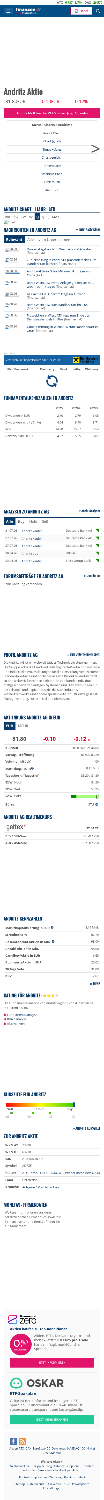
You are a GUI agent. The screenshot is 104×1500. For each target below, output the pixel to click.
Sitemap (19, 1484)
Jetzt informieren (52, 1363)
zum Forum (93, 575)
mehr (96, 983)
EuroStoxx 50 (41, 1448)
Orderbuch (52, 182)
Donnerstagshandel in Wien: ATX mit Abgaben (60, 249)
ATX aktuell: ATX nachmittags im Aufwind (56, 294)
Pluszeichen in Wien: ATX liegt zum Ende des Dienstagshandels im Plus (58, 317)
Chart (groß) (52, 141)
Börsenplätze (52, 165)
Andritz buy (30, 553)
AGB (67, 1484)
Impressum (39, 1477)
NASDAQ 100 (76, 1448)
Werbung (55, 1477)
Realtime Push (52, 174)
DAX (73, 2)
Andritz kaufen (32, 531)
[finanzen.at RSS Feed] (22, 1441)
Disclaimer (54, 1484)
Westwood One (19, 1466)
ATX (45, 2)
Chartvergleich (52, 157)
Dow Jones (59, 1448)
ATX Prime (29, 1173)
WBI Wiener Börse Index (76, 1173)
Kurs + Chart (52, 133)
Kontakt (24, 1477)
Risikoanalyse (16, 1019)
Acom (76, 1470)
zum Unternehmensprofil (85, 654)
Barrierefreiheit (74, 1477)
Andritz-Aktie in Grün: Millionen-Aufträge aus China (59, 273)
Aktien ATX (16, 1448)
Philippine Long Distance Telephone (56, 1466)
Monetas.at (18, 1226)
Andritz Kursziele (87, 1128)
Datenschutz (35, 1484)
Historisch (52, 190)
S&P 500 (55, 1453)
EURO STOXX (47, 1173)
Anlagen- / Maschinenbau (40, 1187)
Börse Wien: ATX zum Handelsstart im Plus (57, 304)
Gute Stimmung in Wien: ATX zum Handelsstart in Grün (62, 329)
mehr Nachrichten (89, 229)
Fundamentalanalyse (22, 1014)
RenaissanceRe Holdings (54, 1470)
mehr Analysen (91, 510)
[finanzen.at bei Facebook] (13, 1441)
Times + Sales (52, 149)
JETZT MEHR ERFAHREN (52, 1420)
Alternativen (16, 1023)
